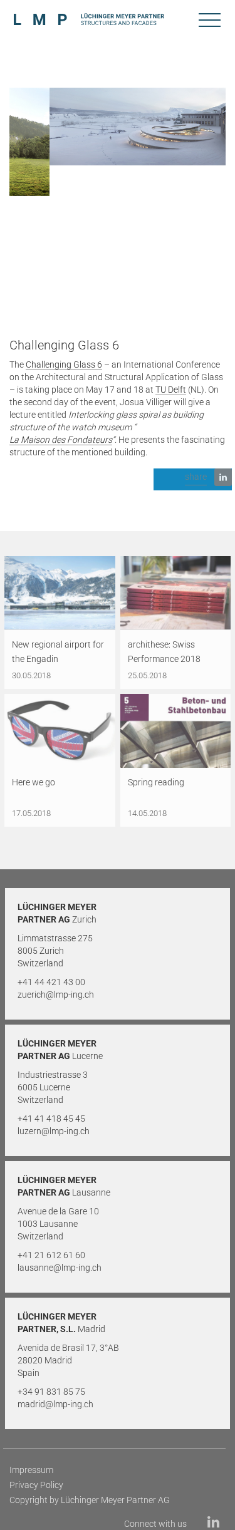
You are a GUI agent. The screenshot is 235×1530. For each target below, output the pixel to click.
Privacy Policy (36, 1485)
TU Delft (170, 390)
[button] (193, 479)
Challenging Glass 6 (64, 364)
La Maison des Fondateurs (60, 440)
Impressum (31, 1470)
